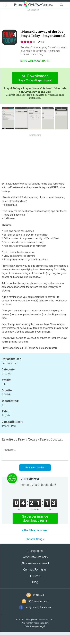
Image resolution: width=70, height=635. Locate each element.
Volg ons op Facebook (38, 607)
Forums (35, 576)
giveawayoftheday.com (41, 619)
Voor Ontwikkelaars (35, 557)
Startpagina (35, 551)
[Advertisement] (35, 19)
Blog (35, 582)
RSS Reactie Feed (38, 601)
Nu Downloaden (35, 78)
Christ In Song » (35, 539)
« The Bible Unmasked (35, 530)
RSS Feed (38, 595)
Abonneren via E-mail (35, 563)
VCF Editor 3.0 (30, 479)
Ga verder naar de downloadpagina (35, 518)
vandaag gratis (34, 61)
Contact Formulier (35, 569)
